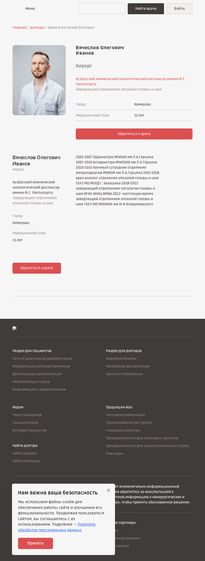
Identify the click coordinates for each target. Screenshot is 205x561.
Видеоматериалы (121, 358)
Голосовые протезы (123, 430)
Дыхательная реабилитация (37, 374)
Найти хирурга (24, 453)
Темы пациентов (27, 415)
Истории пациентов (29, 430)
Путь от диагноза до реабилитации (42, 358)
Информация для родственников (41, 366)
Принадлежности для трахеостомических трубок (147, 446)
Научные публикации (124, 374)
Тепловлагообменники (125, 415)
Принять (35, 543)
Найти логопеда (26, 461)
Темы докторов (25, 423)
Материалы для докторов (128, 366)
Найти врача (145, 8)
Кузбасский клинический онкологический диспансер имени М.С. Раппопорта (36, 187)
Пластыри (114, 453)
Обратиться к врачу (134, 134)
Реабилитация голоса (31, 382)
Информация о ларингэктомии (39, 389)
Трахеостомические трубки (129, 423)
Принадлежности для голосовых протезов (142, 438)
